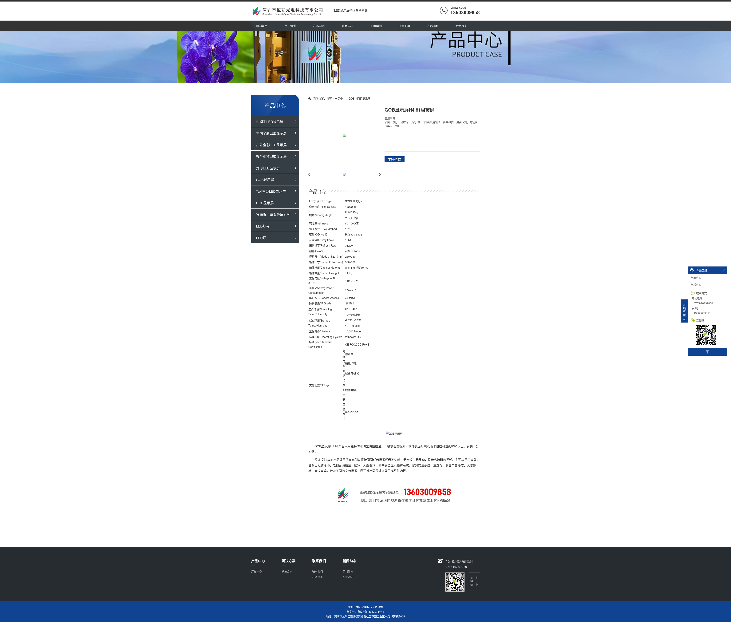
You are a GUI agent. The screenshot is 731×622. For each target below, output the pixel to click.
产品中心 (319, 26)
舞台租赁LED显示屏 (271, 156)
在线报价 (433, 26)
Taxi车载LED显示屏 (271, 191)
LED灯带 (263, 226)
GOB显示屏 (265, 179)
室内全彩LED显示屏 (271, 133)
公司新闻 (348, 571)
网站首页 (261, 26)
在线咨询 (394, 159)
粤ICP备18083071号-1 (370, 611)
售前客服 (696, 277)
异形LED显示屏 (268, 167)
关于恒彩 (290, 26)
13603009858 (459, 561)
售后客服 (696, 284)
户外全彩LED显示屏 (271, 144)
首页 (329, 98)
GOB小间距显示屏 (359, 98)
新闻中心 (347, 26)
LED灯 (261, 237)
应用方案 (404, 26)
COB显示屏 (265, 202)
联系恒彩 (461, 26)
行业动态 (348, 577)
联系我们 (317, 571)
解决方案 (287, 571)
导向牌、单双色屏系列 (273, 214)
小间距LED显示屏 (269, 121)
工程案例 (376, 26)
